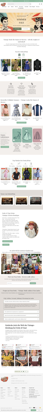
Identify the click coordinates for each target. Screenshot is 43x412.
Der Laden (23, 391)
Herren (16, 6)
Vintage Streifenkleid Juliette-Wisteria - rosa (5, 182)
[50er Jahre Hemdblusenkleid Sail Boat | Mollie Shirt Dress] (16, 110)
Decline (33, 410)
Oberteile (9, 392)
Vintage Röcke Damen (3, 393)
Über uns (37, 6)
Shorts (9, 394)
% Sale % (9, 389)
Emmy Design (19, 166)
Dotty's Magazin (32, 6)
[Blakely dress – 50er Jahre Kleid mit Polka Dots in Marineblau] (5, 65)
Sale (8, 6)
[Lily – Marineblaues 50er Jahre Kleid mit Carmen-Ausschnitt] (27, 65)
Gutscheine (26, 6)
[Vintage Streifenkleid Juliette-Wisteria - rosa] (5, 174)
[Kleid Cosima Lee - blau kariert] (37, 174)
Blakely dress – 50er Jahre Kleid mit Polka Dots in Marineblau (5, 74)
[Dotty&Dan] (3, 4)
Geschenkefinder (21, 8)
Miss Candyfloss (12, 166)
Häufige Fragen (24, 401)
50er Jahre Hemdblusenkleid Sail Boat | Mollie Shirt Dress (16, 119)
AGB (22, 394)
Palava (16, 397)
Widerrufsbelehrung (25, 398)
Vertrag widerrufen (25, 403)
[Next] (42, 66)
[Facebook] (35, 1)
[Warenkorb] (41, 4)
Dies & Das (21, 6)
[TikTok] (27, 371)
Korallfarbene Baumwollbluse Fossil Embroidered (5, 119)
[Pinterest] (37, 1)
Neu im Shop (4, 6)
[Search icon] (30, 4)
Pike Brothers (25, 166)
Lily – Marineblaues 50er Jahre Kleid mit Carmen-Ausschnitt (27, 74)
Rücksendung (24, 400)
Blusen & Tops (3, 395)
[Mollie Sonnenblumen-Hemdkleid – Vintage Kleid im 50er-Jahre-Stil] (16, 65)
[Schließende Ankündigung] (41, 1)
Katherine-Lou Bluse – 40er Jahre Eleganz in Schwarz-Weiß (16, 183)
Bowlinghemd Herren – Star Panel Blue (37, 119)
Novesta (16, 392)
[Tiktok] (38, 1)
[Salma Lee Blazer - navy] (27, 174)
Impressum (23, 392)
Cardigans (2, 396)
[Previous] (1, 66)
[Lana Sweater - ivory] (27, 110)
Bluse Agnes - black (37, 73)
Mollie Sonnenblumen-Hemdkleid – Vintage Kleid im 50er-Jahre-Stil (16, 74)
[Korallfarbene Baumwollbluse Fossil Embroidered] (5, 110)
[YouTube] (39, 1)
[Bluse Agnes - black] (37, 65)
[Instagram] (36, 1)
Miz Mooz (31, 166)
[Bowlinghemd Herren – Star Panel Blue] (37, 110)
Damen (12, 6)
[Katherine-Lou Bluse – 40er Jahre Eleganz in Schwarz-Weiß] (16, 174)
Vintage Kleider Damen (3, 390)
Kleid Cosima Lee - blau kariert (37, 182)
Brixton (16, 394)
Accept (39, 410)
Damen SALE (3, 398)
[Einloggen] (39, 4)
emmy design (17, 389)
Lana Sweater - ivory (27, 118)
